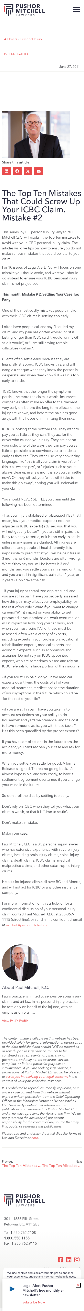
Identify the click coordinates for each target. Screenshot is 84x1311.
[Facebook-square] (60, 1260)
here (34, 1138)
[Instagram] (77, 1260)
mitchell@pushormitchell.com (28, 925)
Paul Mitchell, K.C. (17, 54)
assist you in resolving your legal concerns (37, 1077)
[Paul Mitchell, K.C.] (20, 962)
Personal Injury (31, 39)
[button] (6, 171)
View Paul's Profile (15, 1021)
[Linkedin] (69, 1260)
